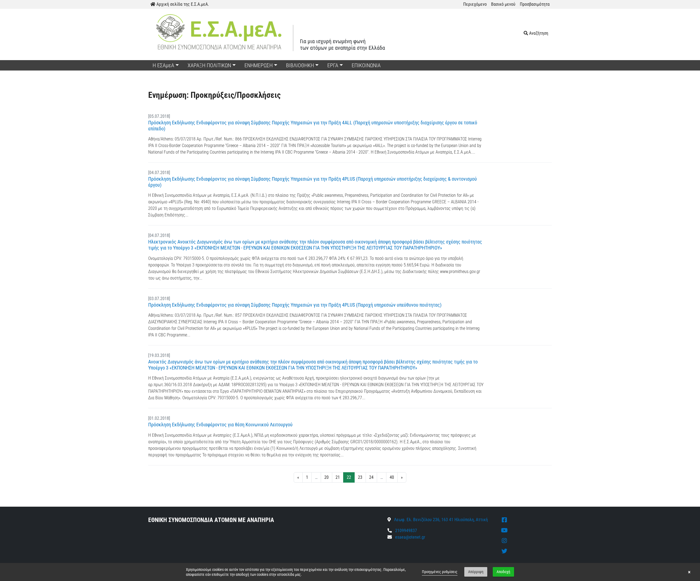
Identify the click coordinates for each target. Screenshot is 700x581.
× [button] (689, 572)
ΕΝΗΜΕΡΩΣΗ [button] (258, 65)
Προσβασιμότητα (535, 4)
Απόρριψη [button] (475, 572)
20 (326, 477)
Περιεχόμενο (475, 4)
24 (371, 477)
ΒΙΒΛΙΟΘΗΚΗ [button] (300, 65)
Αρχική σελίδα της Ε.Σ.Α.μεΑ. (182, 4)
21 (338, 477)
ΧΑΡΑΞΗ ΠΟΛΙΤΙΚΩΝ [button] (209, 65)
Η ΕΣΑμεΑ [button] (163, 65)
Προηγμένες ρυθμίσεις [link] (439, 572)
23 (360, 477)
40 (392, 477)
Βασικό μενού (503, 4)
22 (349, 477)
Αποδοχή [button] (503, 572)
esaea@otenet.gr (410, 537)
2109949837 (405, 530)
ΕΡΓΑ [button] (332, 65)
